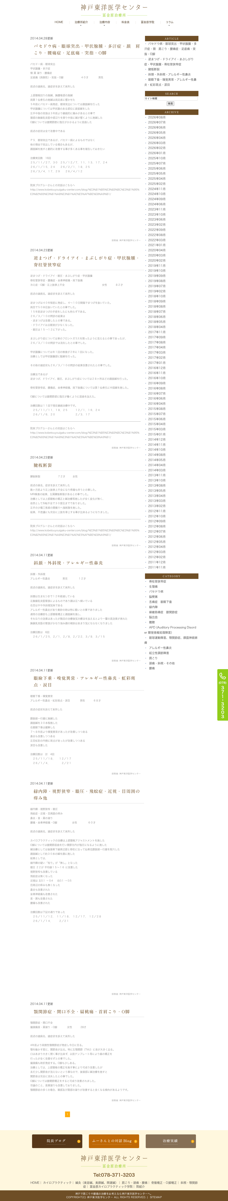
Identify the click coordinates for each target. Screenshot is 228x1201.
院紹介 (140, 1186)
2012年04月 (157, 546)
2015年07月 (157, 414)
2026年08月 (157, 117)
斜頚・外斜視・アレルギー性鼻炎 (68, 563)
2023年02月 (157, 224)
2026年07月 (157, 122)
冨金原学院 (147, 22)
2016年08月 (157, 388)
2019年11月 (157, 265)
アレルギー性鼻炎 (160, 647)
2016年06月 (157, 398)
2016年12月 (157, 368)
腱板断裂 (43, 465)
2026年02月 (157, 148)
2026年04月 (157, 137)
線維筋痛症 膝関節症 (163, 612)
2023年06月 (157, 219)
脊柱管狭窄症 (157, 581)
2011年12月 (157, 562)
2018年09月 (157, 301)
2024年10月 (157, 194)
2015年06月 (157, 419)
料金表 (125, 22)
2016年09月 (157, 383)
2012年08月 (157, 526)
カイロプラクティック (57, 1182)
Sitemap (155, 1197)
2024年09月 (157, 199)
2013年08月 (157, 485)
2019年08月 (157, 281)
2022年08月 (157, 235)
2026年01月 (157, 153)
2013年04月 (157, 495)
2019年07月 (157, 286)
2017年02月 (157, 357)
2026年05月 (157, 132)
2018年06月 (157, 316)
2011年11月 (157, 567)
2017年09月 (157, 337)
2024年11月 (157, 189)
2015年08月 (157, 408)
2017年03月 (157, 352)
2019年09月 (157, 275)
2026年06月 (157, 127)
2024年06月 (157, 204)
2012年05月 (157, 541)
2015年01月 (157, 434)
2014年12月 (157, 439)
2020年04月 (157, 250)
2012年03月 (157, 552)
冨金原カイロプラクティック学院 (111, 1186)
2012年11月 (157, 511)
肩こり (153, 658)
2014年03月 (157, 470)
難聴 (152, 622)
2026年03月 (157, 143)
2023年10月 (157, 214)
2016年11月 (157, 373)
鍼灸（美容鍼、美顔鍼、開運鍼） (96, 1182)
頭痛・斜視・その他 (162, 663)
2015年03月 (157, 429)
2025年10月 (157, 158)
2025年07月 (157, 163)
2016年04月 (157, 403)
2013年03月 (157, 500)
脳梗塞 (153, 596)
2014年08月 (157, 454)
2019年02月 (157, 291)
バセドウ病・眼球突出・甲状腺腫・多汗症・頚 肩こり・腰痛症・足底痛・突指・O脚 (170, 48)
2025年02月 (157, 183)
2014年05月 (157, 460)
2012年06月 (157, 536)
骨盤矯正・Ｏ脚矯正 (164, 1182)
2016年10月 (157, 378)
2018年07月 (157, 311)
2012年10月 (157, 516)
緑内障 (153, 607)
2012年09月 (157, 521)
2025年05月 (157, 173)
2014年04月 (157, 465)
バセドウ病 (156, 591)
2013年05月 (157, 490)
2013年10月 (157, 480)
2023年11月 (157, 209)
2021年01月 (157, 245)
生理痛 (153, 586)
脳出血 (153, 617)
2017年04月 (157, 347)
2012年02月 (157, 557)
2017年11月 (157, 332)
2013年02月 (157, 506)
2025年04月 (157, 178)
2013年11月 (157, 475)
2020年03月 (157, 255)
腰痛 (152, 668)
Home (59, 22)
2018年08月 (157, 306)
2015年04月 (157, 424)
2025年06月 (157, 168)
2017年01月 (157, 362)
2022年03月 (157, 240)
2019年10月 (157, 270)
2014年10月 (157, 449)
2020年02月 (157, 260)
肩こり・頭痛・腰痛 (134, 1182)
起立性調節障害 (159, 653)
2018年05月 (157, 321)
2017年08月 (157, 342)
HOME (34, 1182)
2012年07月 (157, 531)
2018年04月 (157, 327)
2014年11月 (157, 444)
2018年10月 (157, 296)
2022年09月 (157, 229)
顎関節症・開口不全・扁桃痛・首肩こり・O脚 (82, 1012)
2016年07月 (157, 393)
